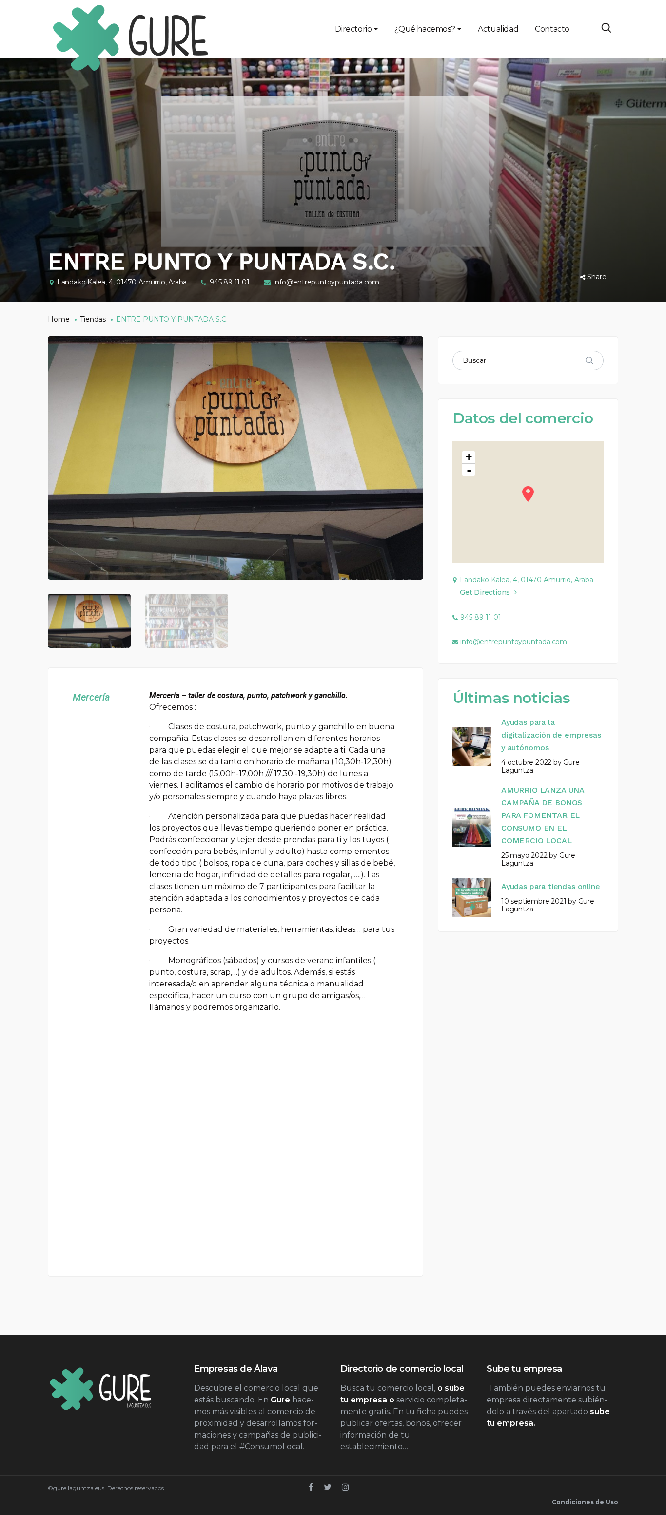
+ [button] (469, 457)
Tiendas (93, 319)
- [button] (469, 470)
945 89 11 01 (230, 282)
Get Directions (485, 592)
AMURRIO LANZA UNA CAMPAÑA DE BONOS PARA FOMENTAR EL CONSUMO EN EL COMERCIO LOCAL (542, 815)
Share (597, 276)
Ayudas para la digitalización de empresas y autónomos (551, 735)
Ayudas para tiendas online (550, 886)
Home (59, 319)
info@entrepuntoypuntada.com (326, 282)
